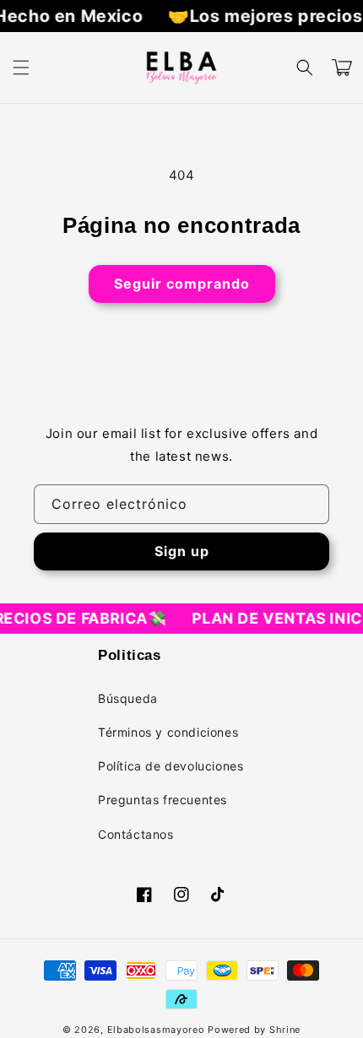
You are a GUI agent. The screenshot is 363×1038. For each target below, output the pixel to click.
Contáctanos (136, 834)
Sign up (181, 551)
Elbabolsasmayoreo (156, 1029)
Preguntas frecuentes (162, 799)
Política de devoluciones (170, 766)
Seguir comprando (182, 283)
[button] (21, 67)
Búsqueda (128, 698)
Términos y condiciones (168, 732)
